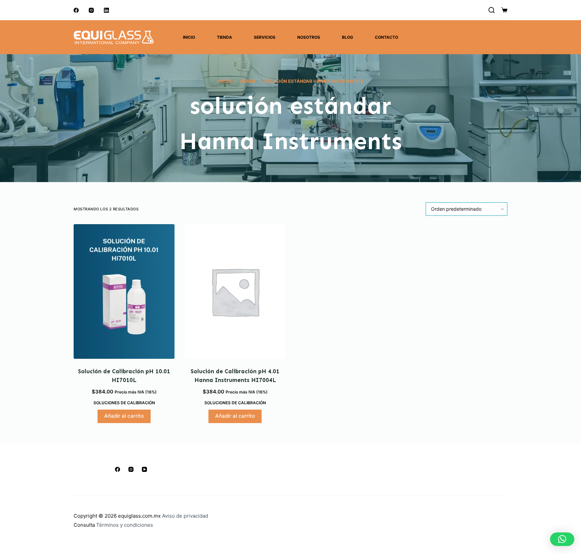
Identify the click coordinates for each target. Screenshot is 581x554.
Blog (347, 37)
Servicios (264, 37)
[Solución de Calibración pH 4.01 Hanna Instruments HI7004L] (235, 291)
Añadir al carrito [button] (124, 416)
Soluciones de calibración (124, 402)
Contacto (386, 37)
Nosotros (308, 37)
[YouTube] (144, 469)
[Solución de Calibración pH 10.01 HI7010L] (124, 291)
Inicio (189, 37)
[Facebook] (76, 10)
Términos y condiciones (124, 525)
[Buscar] (492, 10)
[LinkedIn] (106, 10)
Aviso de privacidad (185, 516)
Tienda (224, 37)
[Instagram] (91, 10)
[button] (562, 539)
